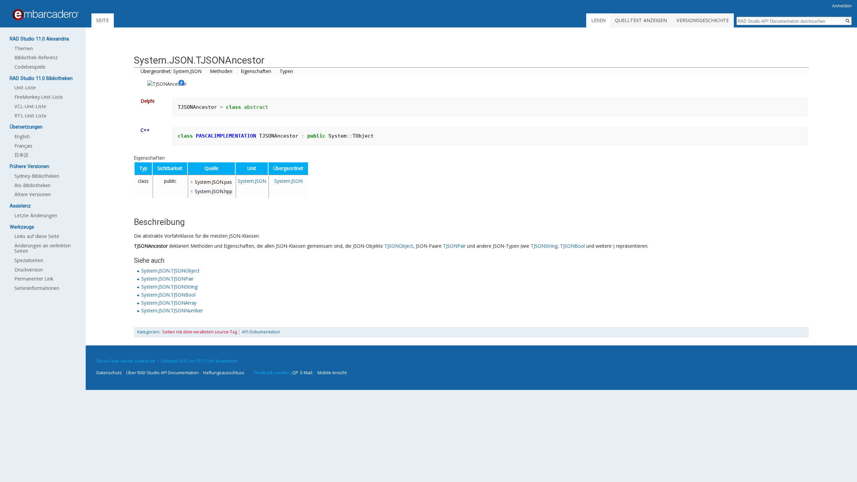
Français (23, 146)
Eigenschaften (256, 71)
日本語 (21, 155)
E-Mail (306, 373)
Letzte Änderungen (35, 215)
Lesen (598, 20)
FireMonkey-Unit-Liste (38, 97)
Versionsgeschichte (703, 20)
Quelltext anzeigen (641, 20)
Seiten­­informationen (36, 288)
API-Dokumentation (261, 332)
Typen (286, 71)
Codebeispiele (30, 67)
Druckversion (28, 269)
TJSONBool (572, 246)
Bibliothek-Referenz (36, 57)
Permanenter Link (33, 278)
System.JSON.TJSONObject (170, 270)
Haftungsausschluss (223, 373)
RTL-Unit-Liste (30, 115)
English (22, 136)
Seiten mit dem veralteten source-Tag (199, 332)
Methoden (221, 71)
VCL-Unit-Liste (30, 106)
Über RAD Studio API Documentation (162, 373)
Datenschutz (109, 373)
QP (295, 373)
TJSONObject (398, 246)
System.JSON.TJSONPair (167, 278)
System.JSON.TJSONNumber (172, 310)
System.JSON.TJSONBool (168, 295)
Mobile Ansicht (332, 373)
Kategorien (148, 332)
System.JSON (252, 181)
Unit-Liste (25, 87)
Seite (102, 20)
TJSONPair (454, 246)
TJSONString (544, 246)
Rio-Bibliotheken (32, 185)
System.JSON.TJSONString (169, 287)
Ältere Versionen (32, 194)
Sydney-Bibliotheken (36, 176)
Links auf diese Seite (36, 236)
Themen (23, 48)
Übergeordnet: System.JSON (171, 71)
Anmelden (842, 6)
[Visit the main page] (45, 14)
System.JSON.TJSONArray (169, 303)
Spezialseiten (28, 260)
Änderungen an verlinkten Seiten (42, 248)
